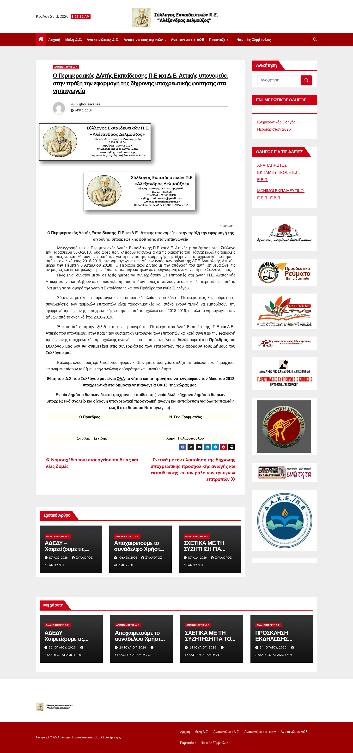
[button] (315, 39)
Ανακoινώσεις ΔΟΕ (187, 39)
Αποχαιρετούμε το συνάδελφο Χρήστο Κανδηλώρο (138, 548)
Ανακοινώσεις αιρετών (144, 39)
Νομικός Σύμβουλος (254, 39)
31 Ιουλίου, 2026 (63, 647)
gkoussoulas (89, 104)
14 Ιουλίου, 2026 (203, 647)
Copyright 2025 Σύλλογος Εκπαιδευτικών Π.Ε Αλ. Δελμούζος (78, 737)
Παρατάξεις (219, 39)
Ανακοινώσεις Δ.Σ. (103, 39)
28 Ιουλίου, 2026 (133, 647)
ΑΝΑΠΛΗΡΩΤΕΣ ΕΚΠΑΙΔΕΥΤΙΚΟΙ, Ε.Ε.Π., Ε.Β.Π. (279, 172)
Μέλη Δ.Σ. (73, 39)
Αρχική (54, 39)
